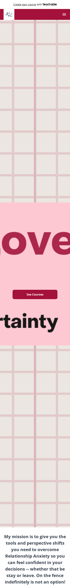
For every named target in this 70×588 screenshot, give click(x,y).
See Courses (35, 294)
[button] (64, 14)
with (28, 4)
